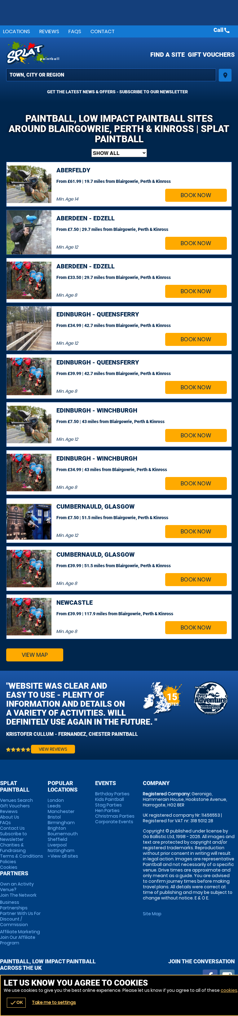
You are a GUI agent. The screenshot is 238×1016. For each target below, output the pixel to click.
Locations (16, 31)
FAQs (74, 31)
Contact (102, 31)
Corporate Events (114, 822)
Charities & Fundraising (13, 848)
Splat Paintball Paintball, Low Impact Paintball (79, 53)
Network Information (211, 698)
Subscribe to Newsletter (13, 836)
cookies (229, 990)
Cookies (8, 867)
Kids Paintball (109, 799)
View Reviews (53, 749)
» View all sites (63, 856)
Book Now (196, 195)
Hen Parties (107, 810)
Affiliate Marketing (20, 937)
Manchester (61, 811)
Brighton (57, 828)
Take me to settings (54, 1002)
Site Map (152, 914)
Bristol (54, 817)
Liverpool (57, 845)
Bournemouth (63, 834)
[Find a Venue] (111, 74)
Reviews (49, 31)
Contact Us (12, 828)
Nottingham (61, 850)
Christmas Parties (114, 816)
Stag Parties (108, 805)
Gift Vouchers (211, 54)
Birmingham (61, 822)
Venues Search (16, 800)
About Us (9, 817)
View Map (35, 655)
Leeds (54, 806)
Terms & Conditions (21, 856)
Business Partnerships (20, 913)
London (56, 800)
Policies (8, 862)
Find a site (167, 54)
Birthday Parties (112, 794)
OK (16, 1002)
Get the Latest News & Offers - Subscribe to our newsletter (117, 91)
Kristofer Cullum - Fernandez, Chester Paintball (72, 734)
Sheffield (57, 839)
